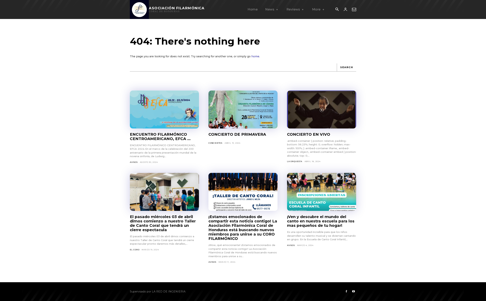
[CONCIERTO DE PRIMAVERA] (243, 109)
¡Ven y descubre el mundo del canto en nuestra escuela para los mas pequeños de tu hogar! (320, 221)
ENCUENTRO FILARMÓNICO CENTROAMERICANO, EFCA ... (160, 136)
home (255, 56)
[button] (337, 9)
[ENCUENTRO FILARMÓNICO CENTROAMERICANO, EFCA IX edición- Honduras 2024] (164, 109)
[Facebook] (346, 291)
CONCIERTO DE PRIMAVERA (237, 134)
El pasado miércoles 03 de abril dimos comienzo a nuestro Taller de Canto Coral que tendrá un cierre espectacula (163, 223)
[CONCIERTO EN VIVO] (321, 109)
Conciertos (215, 143)
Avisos (134, 162)
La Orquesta (294, 161)
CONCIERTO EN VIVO (308, 134)
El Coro (135, 249)
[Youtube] (353, 291)
